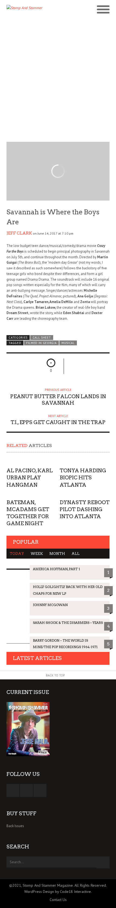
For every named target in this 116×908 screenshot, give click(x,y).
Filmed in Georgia (41, 343)
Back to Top (55, 675)
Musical (68, 343)
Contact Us (58, 899)
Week (36, 554)
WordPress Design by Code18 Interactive (57, 891)
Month (57, 554)
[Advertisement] (58, 79)
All (75, 554)
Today (17, 554)
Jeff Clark (19, 233)
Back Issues (15, 826)
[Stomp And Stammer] (45, 10)
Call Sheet (42, 337)
